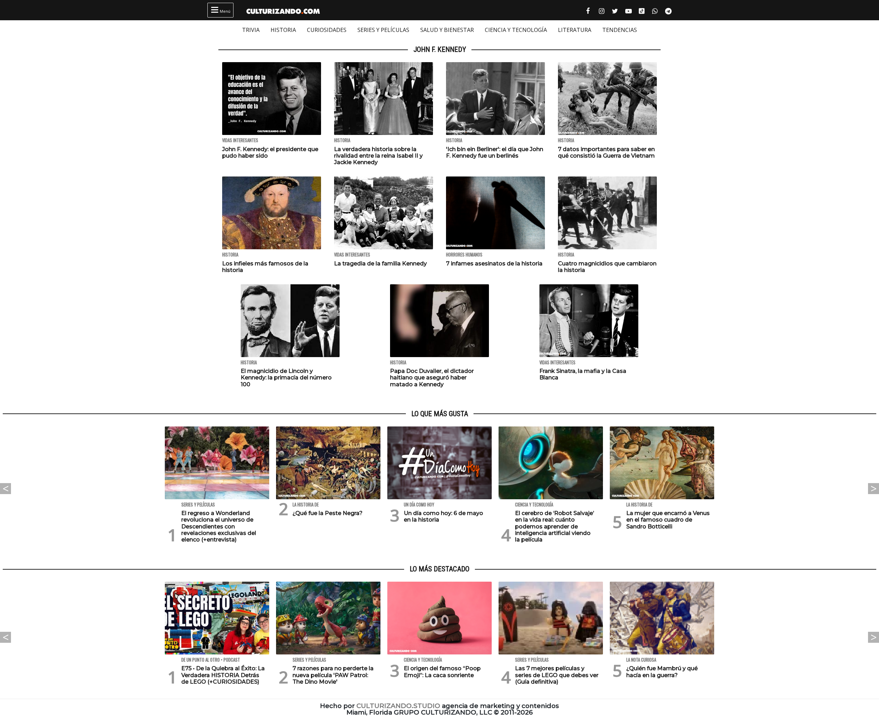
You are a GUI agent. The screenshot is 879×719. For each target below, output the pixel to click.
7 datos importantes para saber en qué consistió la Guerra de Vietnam (606, 152)
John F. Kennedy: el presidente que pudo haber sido (270, 152)
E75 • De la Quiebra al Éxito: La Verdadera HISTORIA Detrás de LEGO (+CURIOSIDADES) (223, 675)
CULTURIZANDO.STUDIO (398, 706)
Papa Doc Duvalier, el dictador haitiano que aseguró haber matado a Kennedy (432, 377)
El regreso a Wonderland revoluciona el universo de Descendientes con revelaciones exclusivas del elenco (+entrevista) (218, 526)
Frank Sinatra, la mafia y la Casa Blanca (582, 374)
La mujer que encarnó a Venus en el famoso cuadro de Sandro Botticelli (668, 519)
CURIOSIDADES (326, 30)
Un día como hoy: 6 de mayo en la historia (443, 516)
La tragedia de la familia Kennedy (380, 263)
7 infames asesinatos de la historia (494, 263)
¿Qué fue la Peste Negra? (328, 513)
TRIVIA (251, 30)
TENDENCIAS (619, 30)
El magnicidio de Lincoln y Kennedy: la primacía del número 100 (286, 377)
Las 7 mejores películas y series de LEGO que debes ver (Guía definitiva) (556, 675)
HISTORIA (283, 30)
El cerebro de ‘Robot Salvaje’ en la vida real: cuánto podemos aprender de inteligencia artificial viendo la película (554, 526)
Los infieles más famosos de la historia (265, 266)
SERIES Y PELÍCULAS (383, 30)
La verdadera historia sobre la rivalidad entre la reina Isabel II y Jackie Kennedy (378, 156)
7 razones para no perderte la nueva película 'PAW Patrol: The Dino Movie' (333, 675)
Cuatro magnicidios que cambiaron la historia (607, 266)
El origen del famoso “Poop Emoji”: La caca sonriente (442, 671)
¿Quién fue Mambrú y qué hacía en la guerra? (662, 671)
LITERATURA (574, 30)
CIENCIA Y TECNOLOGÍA (516, 30)
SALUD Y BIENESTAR (447, 30)
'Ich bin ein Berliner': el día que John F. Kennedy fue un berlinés (494, 152)
